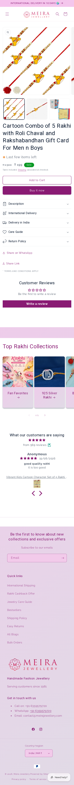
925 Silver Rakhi (49, 395)
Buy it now (37, 190)
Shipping (22, 170)
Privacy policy (19, 779)
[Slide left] (29, 415)
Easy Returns (15, 626)
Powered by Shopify (40, 774)
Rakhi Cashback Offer (21, 593)
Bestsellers (14, 610)
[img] (37, 440)
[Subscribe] (63, 558)
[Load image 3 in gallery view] (59, 109)
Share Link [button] (13, 263)
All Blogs (12, 634)
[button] (7, 14)
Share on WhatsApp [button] (19, 252)
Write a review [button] (37, 304)
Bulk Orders (14, 642)
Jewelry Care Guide (19, 601)
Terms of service (37, 779)
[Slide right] (45, 415)
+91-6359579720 (40, 710)
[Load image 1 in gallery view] (14, 109)
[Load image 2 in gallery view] (36, 109)
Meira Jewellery (22, 774)
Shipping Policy (17, 618)
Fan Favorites (18, 393)
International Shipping (21, 585)
